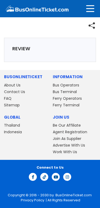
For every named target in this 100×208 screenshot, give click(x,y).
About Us (12, 85)
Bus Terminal (65, 91)
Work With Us (65, 152)
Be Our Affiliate (67, 125)
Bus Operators (66, 85)
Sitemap (12, 105)
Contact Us (14, 91)
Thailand (12, 125)
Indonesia (13, 132)
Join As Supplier (67, 138)
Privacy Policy (32, 200)
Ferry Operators (67, 98)
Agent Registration (70, 132)
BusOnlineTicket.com (74, 195)
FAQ (7, 98)
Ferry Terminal (66, 105)
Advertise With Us (69, 145)
